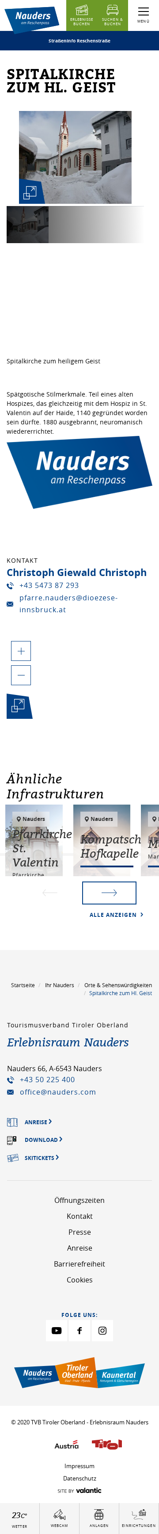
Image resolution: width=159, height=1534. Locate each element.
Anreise (79, 1248)
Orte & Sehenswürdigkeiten (118, 984)
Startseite (23, 984)
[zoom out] (21, 675)
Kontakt (80, 1216)
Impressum (79, 1466)
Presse (79, 1232)
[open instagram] (102, 1330)
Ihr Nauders (59, 984)
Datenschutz (79, 1478)
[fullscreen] (30, 193)
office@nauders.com (58, 1092)
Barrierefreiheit (79, 1264)
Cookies (80, 1280)
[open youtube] (56, 1330)
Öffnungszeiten (79, 1200)
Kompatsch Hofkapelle (110, 846)
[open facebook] (79, 1330)
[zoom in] (21, 651)
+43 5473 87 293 (49, 585)
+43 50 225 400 (47, 1079)
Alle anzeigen (114, 915)
